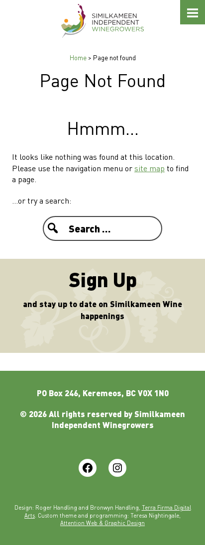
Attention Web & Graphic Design (102, 523)
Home (78, 57)
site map (149, 168)
